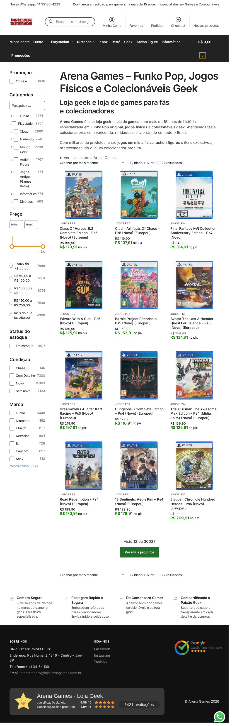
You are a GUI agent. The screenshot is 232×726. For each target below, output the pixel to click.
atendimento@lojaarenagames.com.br (51, 673)
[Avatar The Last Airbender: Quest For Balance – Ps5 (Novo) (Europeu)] (194, 285)
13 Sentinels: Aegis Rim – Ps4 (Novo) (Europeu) (139, 501)
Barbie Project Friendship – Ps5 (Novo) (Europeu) (137, 321)
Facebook (102, 649)
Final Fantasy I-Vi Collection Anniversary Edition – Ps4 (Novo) (193, 233)
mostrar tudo (24, 466)
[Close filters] (46, 72)
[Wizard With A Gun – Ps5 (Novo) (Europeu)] (84, 285)
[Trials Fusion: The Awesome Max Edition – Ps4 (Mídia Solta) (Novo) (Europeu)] (194, 375)
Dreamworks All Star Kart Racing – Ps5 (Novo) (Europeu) (81, 413)
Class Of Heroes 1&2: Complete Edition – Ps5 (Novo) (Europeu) (78, 233)
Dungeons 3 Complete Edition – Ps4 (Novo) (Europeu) (139, 411)
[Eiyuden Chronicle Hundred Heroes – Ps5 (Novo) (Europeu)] (194, 465)
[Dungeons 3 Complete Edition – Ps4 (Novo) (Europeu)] (139, 375)
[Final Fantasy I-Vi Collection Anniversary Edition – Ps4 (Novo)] (194, 195)
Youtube (100, 661)
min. (14, 224)
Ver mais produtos (140, 552)
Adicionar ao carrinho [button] (84, 256)
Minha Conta (112, 25)
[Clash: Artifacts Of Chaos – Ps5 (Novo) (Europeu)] (139, 195)
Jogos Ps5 (67, 223)
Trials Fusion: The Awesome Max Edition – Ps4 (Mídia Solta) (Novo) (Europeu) (193, 413)
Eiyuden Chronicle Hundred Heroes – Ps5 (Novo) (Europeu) (192, 503)
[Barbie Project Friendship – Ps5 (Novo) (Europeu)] (139, 285)
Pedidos (157, 25)
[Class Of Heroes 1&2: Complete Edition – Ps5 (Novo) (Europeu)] (84, 195)
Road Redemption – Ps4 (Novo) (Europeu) (79, 501)
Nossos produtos (206, 25)
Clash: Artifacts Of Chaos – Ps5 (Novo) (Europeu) (137, 230)
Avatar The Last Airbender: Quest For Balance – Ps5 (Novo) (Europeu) (192, 323)
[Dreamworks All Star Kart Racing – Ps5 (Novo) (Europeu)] (84, 375)
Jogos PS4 (178, 223)
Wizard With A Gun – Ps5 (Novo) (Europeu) (80, 321)
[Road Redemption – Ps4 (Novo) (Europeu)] (84, 465)
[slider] (12, 246)
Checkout (178, 25)
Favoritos (136, 25)
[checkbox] (27, 81)
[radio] (27, 266)
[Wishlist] (101, 177)
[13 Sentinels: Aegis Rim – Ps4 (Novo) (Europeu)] (139, 465)
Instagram (102, 655)
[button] (208, 48)
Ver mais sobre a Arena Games (90, 157)
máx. (30, 224)
